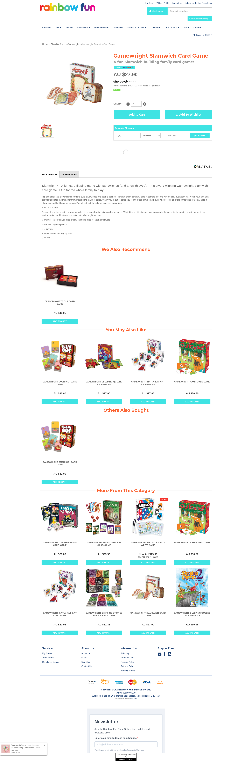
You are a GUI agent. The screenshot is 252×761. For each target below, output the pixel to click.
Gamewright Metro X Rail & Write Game (148, 543)
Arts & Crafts (171, 27)
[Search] (209, 11)
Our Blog (149, 3)
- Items (203, 35)
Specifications (69, 174)
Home (45, 44)
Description (49, 174)
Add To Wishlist (189, 114)
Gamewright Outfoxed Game (192, 381)
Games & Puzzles (136, 27)
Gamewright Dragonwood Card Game (104, 543)
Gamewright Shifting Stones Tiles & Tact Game (104, 614)
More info (132, 82)
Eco (185, 27)
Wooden (117, 27)
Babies (45, 27)
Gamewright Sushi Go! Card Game (60, 383)
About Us (85, 653)
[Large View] (47, 131)
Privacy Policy (127, 662)
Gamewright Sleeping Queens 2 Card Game (192, 614)
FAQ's (159, 3)
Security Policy (128, 670)
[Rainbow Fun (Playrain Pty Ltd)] (67, 7)
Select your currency (199, 18)
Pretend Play (100, 27)
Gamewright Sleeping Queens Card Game (104, 383)
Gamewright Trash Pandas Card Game (60, 543)
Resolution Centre (50, 662)
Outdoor (155, 27)
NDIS (166, 3)
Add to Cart (137, 114)
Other (197, 27)
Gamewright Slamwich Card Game (98, 44)
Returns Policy (128, 666)
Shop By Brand (58, 44)
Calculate (200, 136)
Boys (68, 27)
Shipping (125, 653)
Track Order (48, 657)
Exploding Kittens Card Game (60, 302)
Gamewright (73, 44)
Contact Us (177, 3)
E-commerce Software (123, 698)
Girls (57, 27)
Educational (83, 27)
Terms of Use (127, 657)
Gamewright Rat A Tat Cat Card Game (148, 383)
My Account (48, 653)
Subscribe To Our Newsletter (198, 3)
